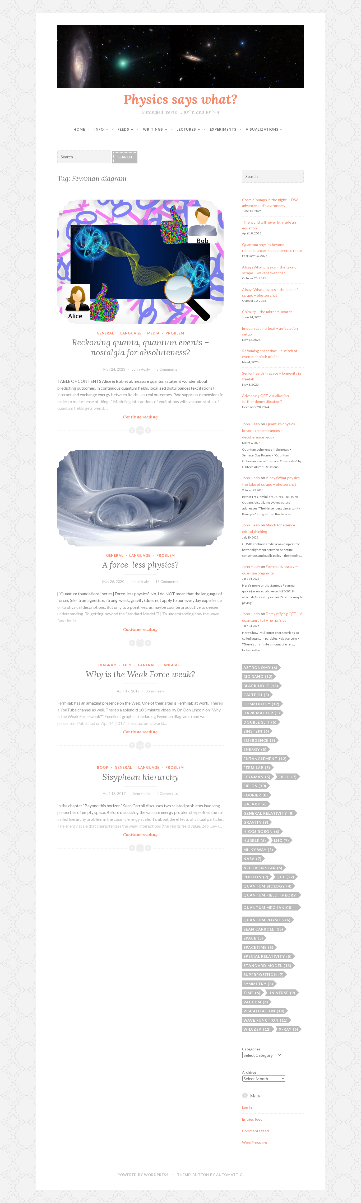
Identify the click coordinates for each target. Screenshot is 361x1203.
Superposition (263, 974)
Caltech (256, 694)
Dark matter (261, 713)
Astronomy (260, 667)
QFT (285, 877)
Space (253, 938)
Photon (256, 877)
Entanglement (265, 758)
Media (153, 333)
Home (79, 129)
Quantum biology (267, 886)
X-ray (288, 1029)
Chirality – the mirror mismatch (267, 311)
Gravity (256, 822)
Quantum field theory (269, 895)
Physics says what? (180, 99)
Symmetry (258, 984)
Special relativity (267, 956)
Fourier (255, 795)
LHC (281, 840)
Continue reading (153, 417)
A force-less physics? (140, 564)
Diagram (107, 665)
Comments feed (255, 1131)
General (105, 333)
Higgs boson (261, 831)
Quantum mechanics (267, 907)
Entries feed (252, 1119)
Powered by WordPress (143, 1175)
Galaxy (255, 804)
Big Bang (258, 676)
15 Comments (167, 581)
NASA (252, 858)
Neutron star (263, 868)
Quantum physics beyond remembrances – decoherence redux (268, 430)
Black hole (260, 685)
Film (127, 665)
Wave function (265, 1020)
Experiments (223, 129)
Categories (251, 1049)
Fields (254, 786)
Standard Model (267, 965)
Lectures (186, 129)
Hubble (254, 840)
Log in (247, 1107)
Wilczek (257, 1029)
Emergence (259, 740)
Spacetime (258, 947)
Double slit (260, 722)
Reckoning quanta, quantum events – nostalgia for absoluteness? (140, 347)
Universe (282, 992)
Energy (255, 749)
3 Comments (167, 369)
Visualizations (262, 129)
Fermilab (256, 767)
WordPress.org (254, 1142)
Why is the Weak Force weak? (140, 674)
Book (103, 767)
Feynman (257, 777)
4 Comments (167, 793)
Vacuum (255, 1002)
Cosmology (261, 704)
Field (288, 777)
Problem (175, 333)
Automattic (229, 1175)
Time (252, 992)
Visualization (264, 1011)
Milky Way (258, 849)
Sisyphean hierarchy (140, 777)
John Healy (141, 369)
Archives (249, 1072)
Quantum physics (267, 920)
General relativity (268, 813)
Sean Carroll (263, 929)
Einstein (256, 731)
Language (130, 333)
